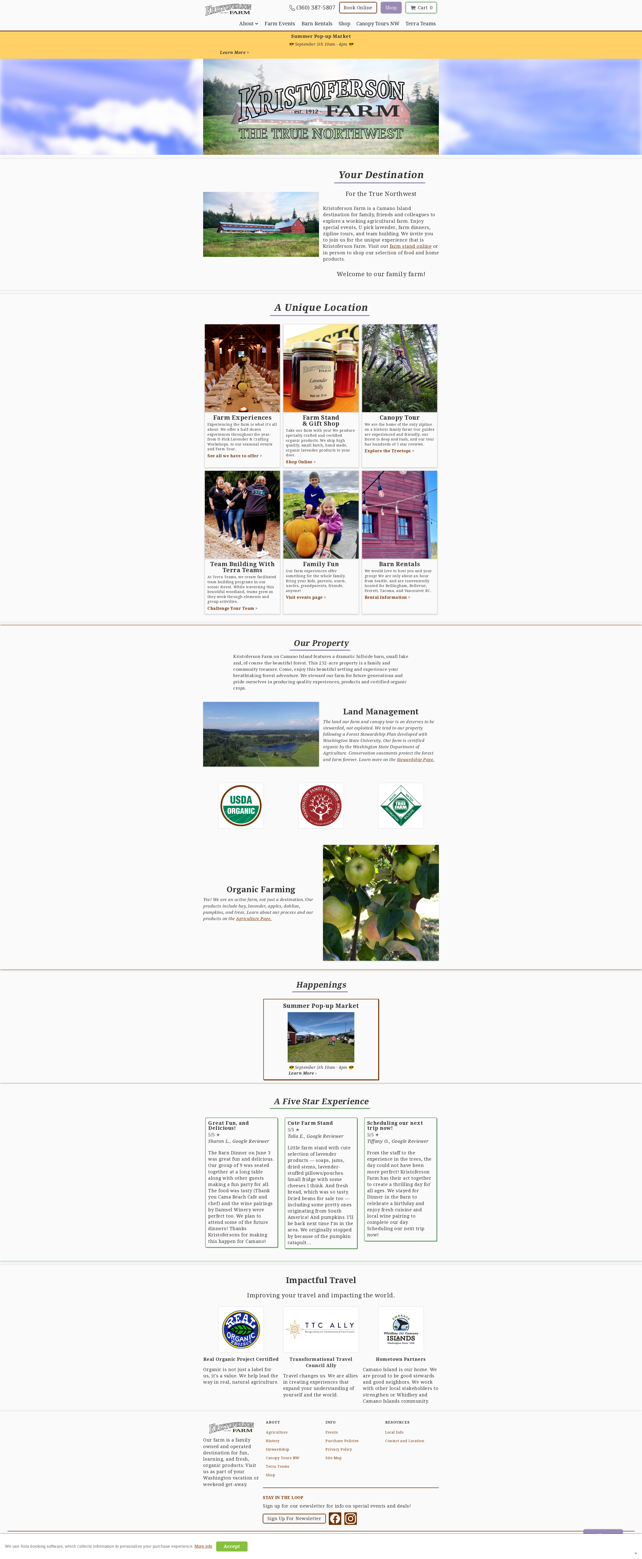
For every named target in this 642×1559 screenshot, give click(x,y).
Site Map (334, 1458)
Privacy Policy (339, 1449)
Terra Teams (421, 24)
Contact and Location (404, 1441)
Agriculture (277, 1432)
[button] (249, 23)
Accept (232, 1546)
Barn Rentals (317, 24)
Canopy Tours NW (377, 24)
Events (332, 1432)
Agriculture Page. (254, 918)
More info (203, 1546)
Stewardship (277, 1449)
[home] (228, 9)
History (273, 1441)
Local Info (394, 1432)
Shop (391, 7)
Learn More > (234, 52)
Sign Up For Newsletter (294, 1518)
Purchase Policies (342, 1441)
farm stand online (411, 246)
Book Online (358, 7)
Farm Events (280, 24)
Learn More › (303, 1073)
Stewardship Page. (416, 759)
